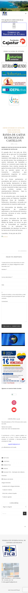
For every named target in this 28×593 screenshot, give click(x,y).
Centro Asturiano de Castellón (13, 128)
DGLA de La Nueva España (9, 493)
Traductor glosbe (7, 497)
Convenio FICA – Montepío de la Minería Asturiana (13, 473)
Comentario (5, 301)
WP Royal (17, 590)
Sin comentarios (22, 251)
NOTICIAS (6, 458)
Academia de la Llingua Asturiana (11, 486)
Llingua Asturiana (6, 482)
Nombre (4, 269)
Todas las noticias (13, 130)
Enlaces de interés (8, 479)
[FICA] (5, 13)
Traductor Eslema (7, 490)
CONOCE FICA (7, 465)
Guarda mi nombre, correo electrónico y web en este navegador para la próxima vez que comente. (14, 296)
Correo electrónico (7, 277)
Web (3, 285)
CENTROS (6, 461)
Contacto (5, 468)
